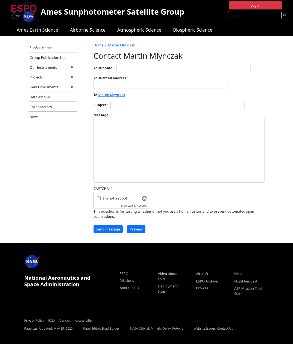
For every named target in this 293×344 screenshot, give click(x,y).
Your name (103, 68)
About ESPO (129, 288)
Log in (255, 5)
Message (101, 115)
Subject (100, 105)
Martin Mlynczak (121, 45)
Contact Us (225, 328)
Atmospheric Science (139, 30)
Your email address (110, 78)
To (95, 94)
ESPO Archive (207, 281)
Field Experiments (43, 88)
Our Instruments (43, 68)
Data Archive (40, 97)
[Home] (25, 12)
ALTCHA (142, 205)
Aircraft (202, 273)
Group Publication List (48, 57)
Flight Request (245, 281)
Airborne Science (88, 30)
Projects (36, 78)
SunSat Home (41, 47)
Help (238, 273)
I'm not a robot (115, 198)
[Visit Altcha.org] (144, 198)
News (34, 116)
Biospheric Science (192, 30)
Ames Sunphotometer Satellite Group (112, 11)
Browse (202, 288)
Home (98, 45)
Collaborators (41, 106)
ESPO (124, 273)
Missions (127, 280)
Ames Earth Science (37, 30)
